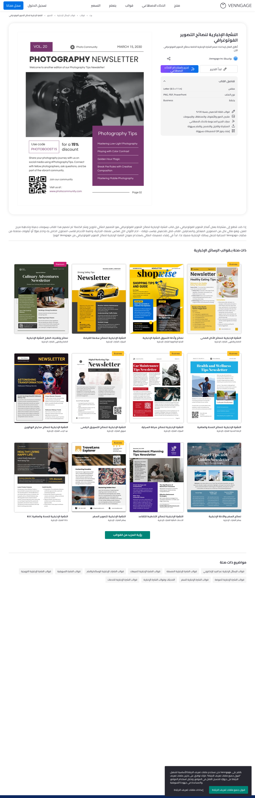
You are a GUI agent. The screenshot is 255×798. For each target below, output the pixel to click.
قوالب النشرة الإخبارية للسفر (195, 579)
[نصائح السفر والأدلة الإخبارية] (214, 477)
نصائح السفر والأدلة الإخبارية (225, 516)
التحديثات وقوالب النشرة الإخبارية (159, 579)
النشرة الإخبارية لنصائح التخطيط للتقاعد (160, 516)
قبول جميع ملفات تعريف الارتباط (228, 790)
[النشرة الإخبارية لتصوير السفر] (99, 477)
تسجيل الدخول (37, 5)
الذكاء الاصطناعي (153, 5)
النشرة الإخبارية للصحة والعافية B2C (47, 516)
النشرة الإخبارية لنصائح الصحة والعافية (219, 427)
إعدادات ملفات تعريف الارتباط (188, 790)
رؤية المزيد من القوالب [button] (127, 534)
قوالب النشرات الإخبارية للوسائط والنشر (105, 571)
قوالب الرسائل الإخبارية (66, 15)
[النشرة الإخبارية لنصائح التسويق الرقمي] (99, 388)
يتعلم (112, 5)
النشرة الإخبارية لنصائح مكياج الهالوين (46, 427)
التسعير (95, 5)
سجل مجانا (13, 5)
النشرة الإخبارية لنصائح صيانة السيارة (162, 427)
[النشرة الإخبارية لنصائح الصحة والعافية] (214, 388)
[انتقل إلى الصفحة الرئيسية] (236, 5)
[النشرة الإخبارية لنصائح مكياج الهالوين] (41, 388)
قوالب (129, 5)
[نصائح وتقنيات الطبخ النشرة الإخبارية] (41, 299)
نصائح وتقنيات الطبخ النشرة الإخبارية (47, 338)
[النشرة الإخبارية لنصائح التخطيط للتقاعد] (157, 477)
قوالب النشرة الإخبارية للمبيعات (145, 571)
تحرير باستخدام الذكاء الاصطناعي (176, 69)
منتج (177, 5)
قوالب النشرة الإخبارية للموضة (229, 579)
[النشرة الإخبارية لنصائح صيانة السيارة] (157, 388)
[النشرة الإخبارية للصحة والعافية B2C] (41, 477)
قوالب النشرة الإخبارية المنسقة (182, 571)
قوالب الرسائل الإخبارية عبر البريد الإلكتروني (223, 571)
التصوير (50, 15)
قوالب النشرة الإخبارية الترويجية (36, 571)
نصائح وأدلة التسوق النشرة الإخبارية (163, 338)
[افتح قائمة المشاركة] (169, 58)
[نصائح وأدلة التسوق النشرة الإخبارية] (157, 299)
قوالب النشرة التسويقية (68, 571)
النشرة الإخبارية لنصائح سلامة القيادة (104, 338)
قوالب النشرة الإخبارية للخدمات (122, 579)
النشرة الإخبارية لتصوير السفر (109, 516)
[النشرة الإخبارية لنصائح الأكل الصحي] (214, 299)
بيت (91, 15)
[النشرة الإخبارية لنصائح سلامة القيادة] (99, 299)
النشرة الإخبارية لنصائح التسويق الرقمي (103, 427)
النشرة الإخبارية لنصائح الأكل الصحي (220, 338)
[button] (219, 69)
